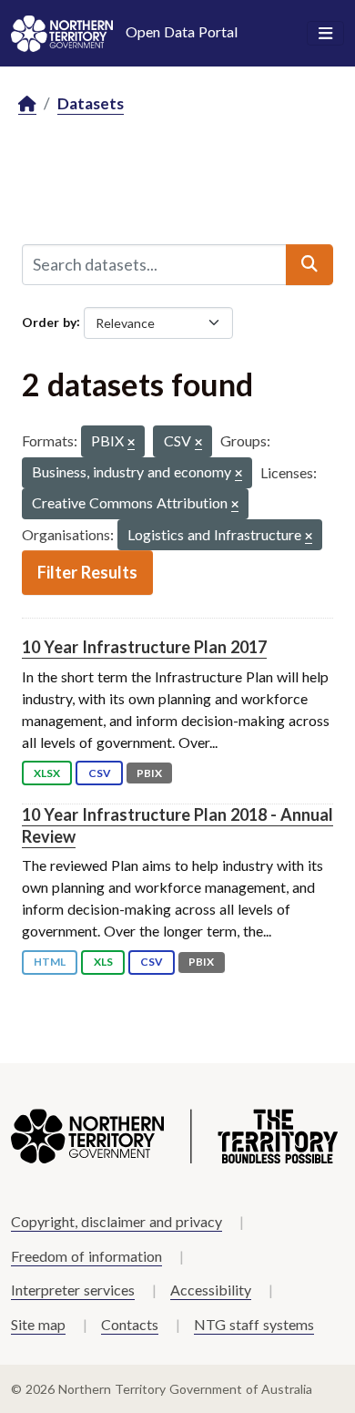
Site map (38, 1324)
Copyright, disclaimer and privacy (116, 1221)
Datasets (90, 103)
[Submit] (309, 264)
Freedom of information (86, 1256)
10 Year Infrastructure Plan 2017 (144, 647)
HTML (50, 961)
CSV (99, 773)
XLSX (47, 773)
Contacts (129, 1324)
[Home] (27, 104)
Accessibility (210, 1289)
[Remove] (131, 443)
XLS (103, 961)
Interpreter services (73, 1289)
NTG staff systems (254, 1324)
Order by (49, 321)
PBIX (149, 773)
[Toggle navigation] (325, 33)
